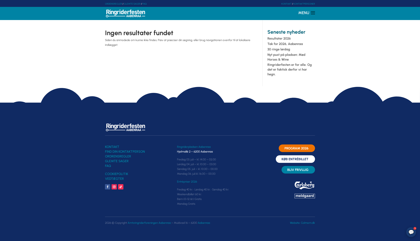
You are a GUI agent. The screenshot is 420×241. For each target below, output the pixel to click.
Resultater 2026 (279, 38)
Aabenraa (204, 222)
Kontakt (112, 147)
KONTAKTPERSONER (304, 3)
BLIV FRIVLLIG (297, 170)
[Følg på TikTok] (120, 186)
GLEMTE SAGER (132, 3)
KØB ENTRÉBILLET (295, 159)
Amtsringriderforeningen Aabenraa (149, 222)
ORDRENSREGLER (118, 156)
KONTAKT (286, 3)
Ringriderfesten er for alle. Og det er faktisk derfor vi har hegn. (289, 69)
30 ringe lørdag (278, 49)
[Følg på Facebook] (107, 186)
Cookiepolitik (116, 174)
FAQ (144, 3)
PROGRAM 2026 (296, 148)
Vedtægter (114, 179)
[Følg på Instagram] (114, 186)
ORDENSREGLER (113, 3)
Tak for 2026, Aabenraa (285, 44)
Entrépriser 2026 (187, 181)
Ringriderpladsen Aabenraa (194, 146)
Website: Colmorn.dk (302, 222)
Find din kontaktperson (125, 151)
